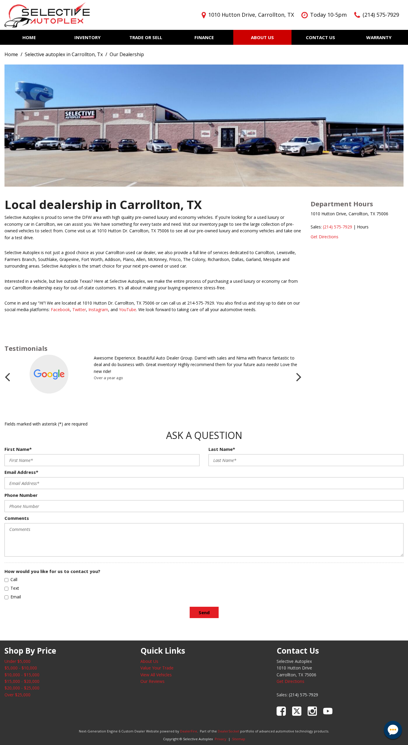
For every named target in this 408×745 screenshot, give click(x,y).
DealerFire (188, 731)
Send (204, 612)
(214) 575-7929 (337, 227)
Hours (363, 227)
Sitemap (238, 739)
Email (15, 597)
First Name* (18, 449)
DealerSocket (228, 731)
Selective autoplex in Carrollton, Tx (64, 54)
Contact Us (320, 37)
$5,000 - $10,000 (20, 668)
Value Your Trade (157, 668)
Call (13, 579)
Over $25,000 (17, 695)
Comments (16, 518)
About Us (262, 37)
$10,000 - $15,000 (21, 675)
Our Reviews (152, 681)
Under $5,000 (17, 661)
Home (29, 37)
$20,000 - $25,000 (21, 688)
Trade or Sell (145, 37)
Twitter (79, 309)
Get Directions (324, 236)
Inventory (87, 37)
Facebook (60, 309)
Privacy (220, 739)
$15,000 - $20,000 (21, 681)
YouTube (127, 309)
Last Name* (221, 449)
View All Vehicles (156, 675)
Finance (204, 37)
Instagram (98, 309)
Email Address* (21, 472)
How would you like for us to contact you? (52, 571)
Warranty (379, 37)
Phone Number (21, 495)
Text (14, 588)
